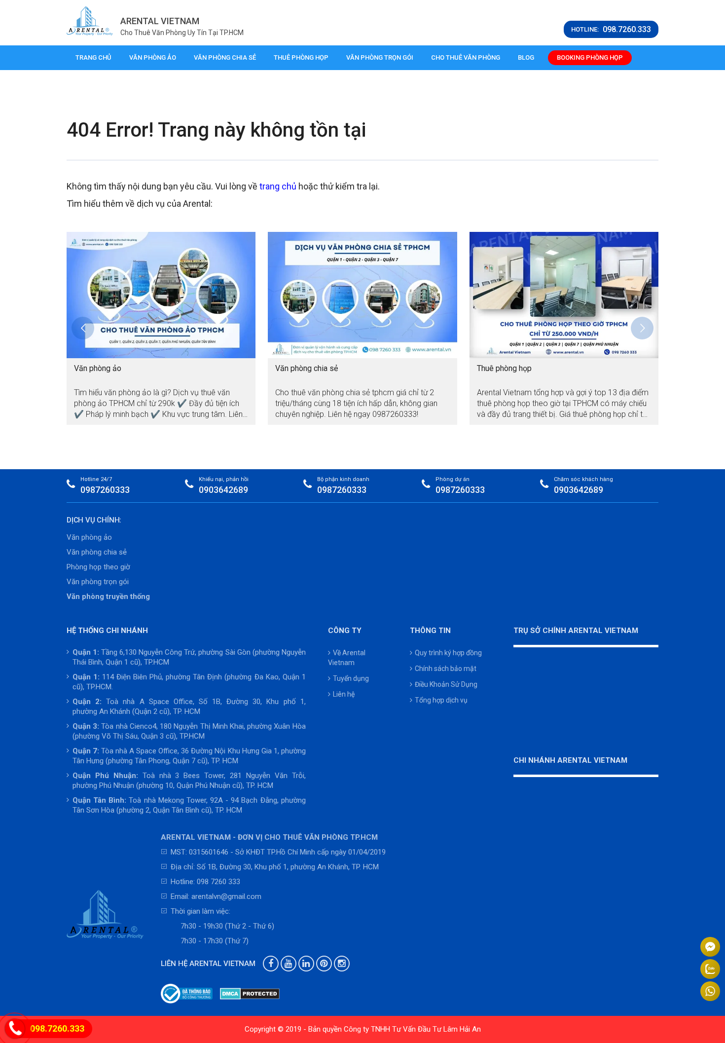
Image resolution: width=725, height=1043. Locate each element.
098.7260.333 (57, 1028)
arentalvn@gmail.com (226, 896)
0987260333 (105, 489)
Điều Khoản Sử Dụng (446, 684)
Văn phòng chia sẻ (225, 57)
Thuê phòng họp (301, 57)
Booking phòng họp (590, 57)
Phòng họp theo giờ (98, 566)
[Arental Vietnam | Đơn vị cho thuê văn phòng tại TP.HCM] (90, 21)
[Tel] (14, 1030)
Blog (526, 57)
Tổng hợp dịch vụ (441, 700)
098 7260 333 (218, 881)
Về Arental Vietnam (346, 658)
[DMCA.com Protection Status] (250, 994)
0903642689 (223, 489)
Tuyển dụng (351, 678)
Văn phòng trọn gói (379, 57)
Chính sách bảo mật (445, 668)
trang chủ (277, 186)
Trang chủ (93, 57)
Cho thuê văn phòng (465, 57)
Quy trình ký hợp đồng (448, 653)
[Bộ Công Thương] (187, 994)
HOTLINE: (611, 29)
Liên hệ (344, 694)
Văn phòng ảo (152, 57)
